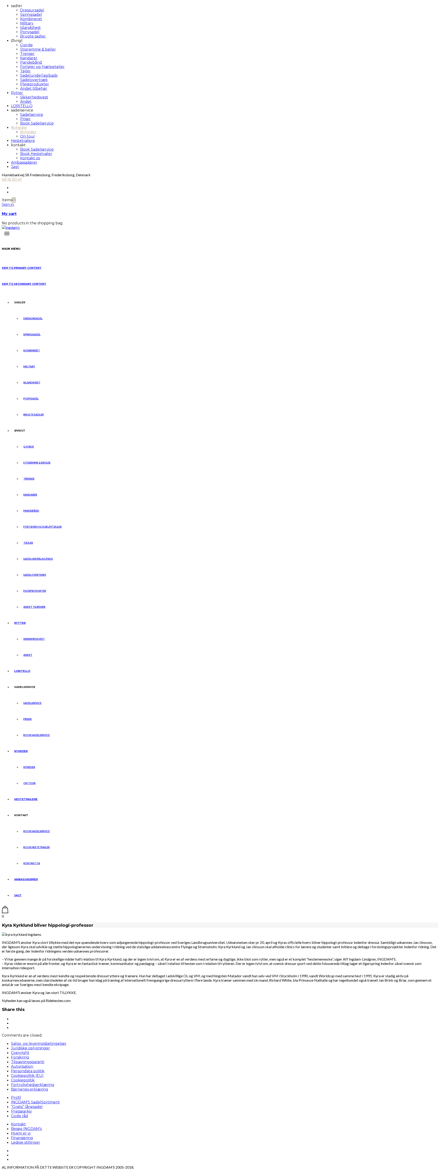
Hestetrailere (23, 140)
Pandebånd (31, 62)
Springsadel (31, 14)
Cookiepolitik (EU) (27, 1075)
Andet (26, 101)
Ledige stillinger (25, 1142)
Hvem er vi (20, 1133)
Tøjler (25, 71)
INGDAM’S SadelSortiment (35, 1102)
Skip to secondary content (24, 283)
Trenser (27, 54)
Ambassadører (24, 162)
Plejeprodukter (34, 84)
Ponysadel (29, 32)
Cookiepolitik (23, 1080)
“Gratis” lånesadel (27, 1107)
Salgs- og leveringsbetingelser (38, 1043)
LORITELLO (22, 106)
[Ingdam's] (11, 227)
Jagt (15, 167)
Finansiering (22, 1138)
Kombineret (31, 19)
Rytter (17, 93)
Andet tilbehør (33, 88)
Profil (16, 1097)
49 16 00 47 (12, 179)
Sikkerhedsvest (34, 97)
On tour (27, 136)
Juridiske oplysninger (30, 1048)
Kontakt (18, 1124)
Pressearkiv (21, 1111)
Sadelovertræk (34, 80)
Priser (25, 119)
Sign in (8, 204)
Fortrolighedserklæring (32, 1085)
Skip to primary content (21, 267)
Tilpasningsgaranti (27, 1062)
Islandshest (30, 27)
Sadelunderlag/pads (39, 75)
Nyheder (19, 127)
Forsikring (20, 1057)
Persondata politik (27, 1071)
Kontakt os (30, 158)
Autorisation (22, 1066)
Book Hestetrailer (36, 154)
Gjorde (26, 45)
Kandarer (28, 58)
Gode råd (19, 1116)
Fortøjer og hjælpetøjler (42, 67)
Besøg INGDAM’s (26, 1129)
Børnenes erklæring (29, 1089)
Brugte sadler (33, 36)
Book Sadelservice (37, 123)
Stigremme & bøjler (38, 49)
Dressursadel (32, 10)
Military (26, 23)
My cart (9, 214)
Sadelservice (31, 114)
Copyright (20, 1053)
